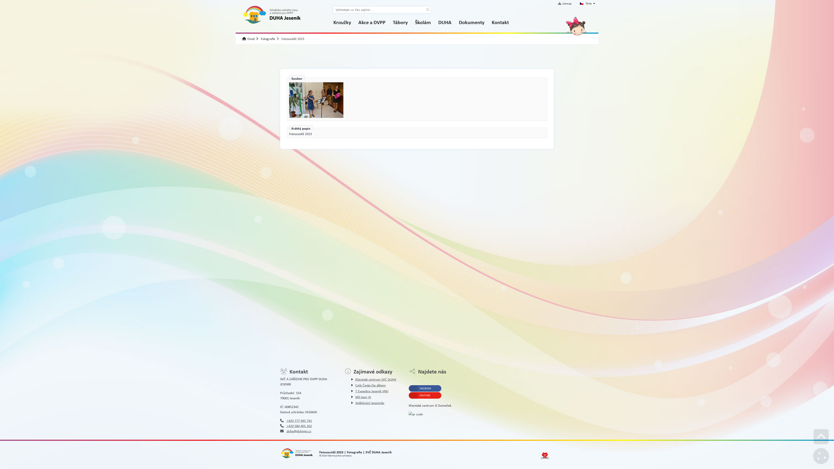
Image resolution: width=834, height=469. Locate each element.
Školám (423, 22)
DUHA (445, 22)
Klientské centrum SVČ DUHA (375, 379)
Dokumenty (471, 22)
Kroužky (342, 22)
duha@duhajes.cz (298, 431)
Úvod (271, 14)
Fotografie (268, 39)
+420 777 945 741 (299, 420)
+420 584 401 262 (299, 426)
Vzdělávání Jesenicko (369, 403)
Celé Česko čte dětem (370, 385)
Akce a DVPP (372, 22)
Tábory (400, 22)
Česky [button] (589, 3)
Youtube (425, 395)
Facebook (425, 388)
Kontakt (500, 22)
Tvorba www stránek (544, 455)
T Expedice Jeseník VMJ (371, 391)
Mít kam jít (363, 397)
